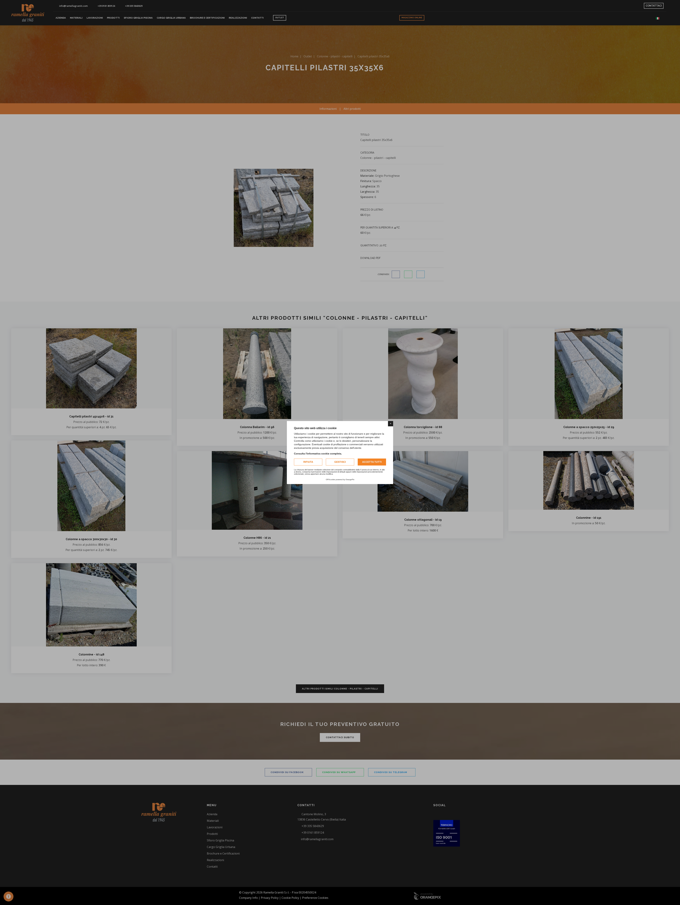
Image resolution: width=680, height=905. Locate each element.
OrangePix (350, 479)
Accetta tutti (372, 461)
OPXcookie (330, 479)
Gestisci (340, 461)
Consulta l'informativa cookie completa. (318, 453)
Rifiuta (308, 461)
